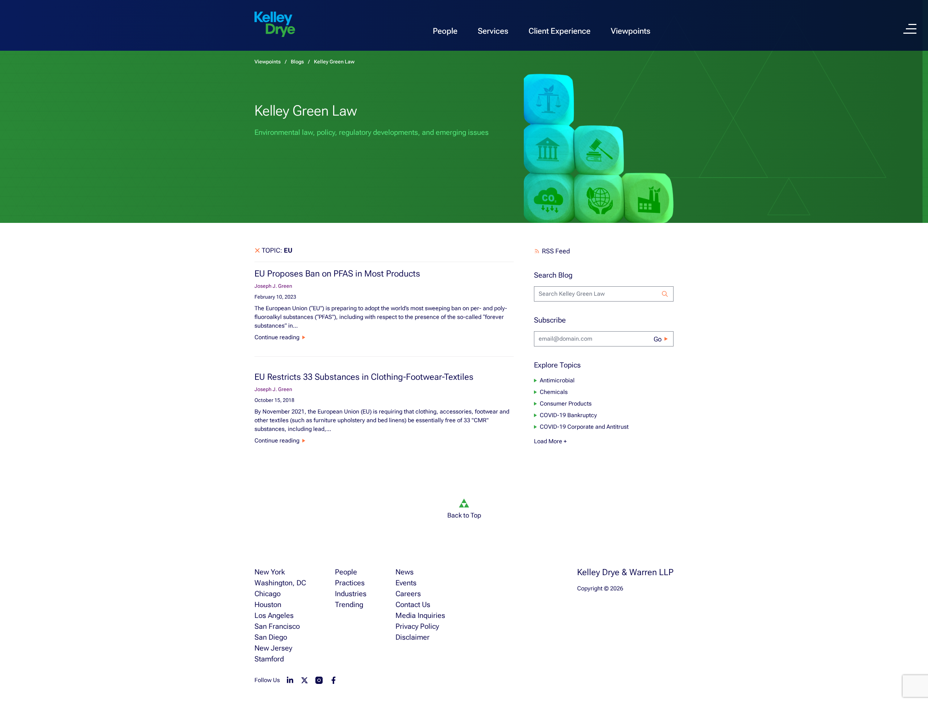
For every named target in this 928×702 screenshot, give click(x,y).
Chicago (267, 593)
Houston (267, 604)
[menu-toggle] (909, 29)
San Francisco (277, 626)
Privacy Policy (417, 626)
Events (406, 582)
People (445, 31)
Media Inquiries (420, 615)
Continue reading (276, 337)
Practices (350, 582)
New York (269, 572)
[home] (274, 25)
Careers (408, 593)
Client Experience (560, 31)
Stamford (269, 659)
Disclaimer (412, 637)
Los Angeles (274, 615)
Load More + (550, 441)
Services (493, 31)
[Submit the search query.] (664, 294)
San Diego (270, 637)
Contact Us (412, 604)
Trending (349, 604)
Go (658, 339)
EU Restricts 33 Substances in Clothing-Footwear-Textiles (363, 377)
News (404, 572)
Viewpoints (630, 31)
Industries (350, 593)
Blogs (297, 62)
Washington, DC (280, 582)
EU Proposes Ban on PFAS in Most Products (337, 274)
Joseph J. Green (273, 286)
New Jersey (273, 648)
